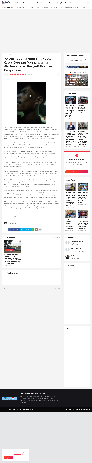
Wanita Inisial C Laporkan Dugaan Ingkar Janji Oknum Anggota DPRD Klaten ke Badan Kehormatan (42, 7)
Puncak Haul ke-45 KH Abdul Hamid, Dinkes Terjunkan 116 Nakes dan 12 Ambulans (83, 224)
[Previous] (87, 7)
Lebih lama (56, 288)
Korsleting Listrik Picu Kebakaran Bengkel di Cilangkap (81, 109)
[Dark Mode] (85, 2)
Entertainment (70, 3)
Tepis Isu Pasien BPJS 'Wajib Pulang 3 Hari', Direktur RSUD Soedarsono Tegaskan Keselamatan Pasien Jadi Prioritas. (70, 199)
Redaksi (71, 409)
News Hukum (14, 55)
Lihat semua (56, 237)
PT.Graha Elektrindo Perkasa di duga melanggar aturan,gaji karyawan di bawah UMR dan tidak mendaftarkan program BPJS (12, 259)
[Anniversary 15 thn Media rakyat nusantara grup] (70, 214)
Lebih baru (6, 288)
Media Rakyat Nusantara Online (23, 409)
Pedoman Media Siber (83, 409)
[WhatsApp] (32, 229)
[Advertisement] (46, 21)
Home (65, 409)
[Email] (36, 229)
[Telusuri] (88, 2)
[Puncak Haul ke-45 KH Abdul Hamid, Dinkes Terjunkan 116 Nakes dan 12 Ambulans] (83, 214)
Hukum (31, 3)
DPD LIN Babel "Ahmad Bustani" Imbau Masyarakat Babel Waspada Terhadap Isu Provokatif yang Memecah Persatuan (70, 138)
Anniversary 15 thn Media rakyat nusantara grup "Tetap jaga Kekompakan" (70, 224)
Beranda (6, 55)
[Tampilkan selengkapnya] (40, 229)
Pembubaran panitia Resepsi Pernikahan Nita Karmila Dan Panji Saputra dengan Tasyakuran (70, 111)
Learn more (17, 454)
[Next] (89, 7)
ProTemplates (37, 409)
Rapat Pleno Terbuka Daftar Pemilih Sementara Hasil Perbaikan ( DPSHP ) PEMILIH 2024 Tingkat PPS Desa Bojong (83, 138)
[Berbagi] (58, 74)
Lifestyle (60, 3)
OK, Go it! (8, 458)
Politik (51, 3)
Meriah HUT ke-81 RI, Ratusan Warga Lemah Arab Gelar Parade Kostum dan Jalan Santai (83, 197)
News (25, 3)
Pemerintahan (42, 3)
